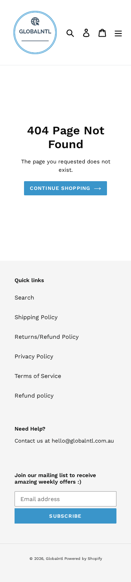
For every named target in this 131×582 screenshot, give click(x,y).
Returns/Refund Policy (47, 336)
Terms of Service (38, 376)
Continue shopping (60, 188)
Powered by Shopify (83, 558)
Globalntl (54, 558)
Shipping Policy (36, 317)
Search (24, 297)
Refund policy (34, 395)
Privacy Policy (34, 356)
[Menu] (118, 32)
